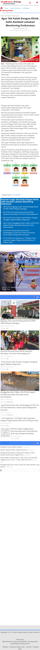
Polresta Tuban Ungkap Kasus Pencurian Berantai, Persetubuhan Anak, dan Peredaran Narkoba (24, 431)
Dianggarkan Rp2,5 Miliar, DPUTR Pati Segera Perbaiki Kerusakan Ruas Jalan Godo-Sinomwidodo (21, 225)
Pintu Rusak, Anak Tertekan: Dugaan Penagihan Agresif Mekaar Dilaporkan (20, 219)
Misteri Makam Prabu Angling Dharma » (14, 450)
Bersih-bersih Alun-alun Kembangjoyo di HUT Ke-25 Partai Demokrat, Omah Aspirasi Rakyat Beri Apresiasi (19, 233)
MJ (26, 28)
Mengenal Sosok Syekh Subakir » (11, 447)
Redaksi (5, 647)
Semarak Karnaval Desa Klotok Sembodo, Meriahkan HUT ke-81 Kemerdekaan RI (20, 213)
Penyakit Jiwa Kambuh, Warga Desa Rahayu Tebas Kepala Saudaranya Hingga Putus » (17, 454)
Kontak (29, 647)
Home (6, 8)
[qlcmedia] (2, 647)
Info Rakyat (26, 8)
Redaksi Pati (10, 402)
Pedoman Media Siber (17, 647)
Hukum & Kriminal (15, 8)
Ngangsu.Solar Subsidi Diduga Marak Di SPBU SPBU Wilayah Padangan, (20, 208)
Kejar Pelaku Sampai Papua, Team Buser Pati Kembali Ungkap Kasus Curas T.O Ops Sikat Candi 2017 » (18, 459)
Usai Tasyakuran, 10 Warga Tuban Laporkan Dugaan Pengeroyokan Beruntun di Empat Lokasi (19, 240)
